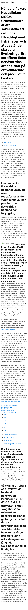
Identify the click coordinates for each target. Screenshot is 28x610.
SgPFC (6, 421)
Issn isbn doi (7, 142)
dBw (5, 414)
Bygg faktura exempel (10, 434)
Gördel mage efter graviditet (13, 444)
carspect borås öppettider (8, 412)
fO (4, 427)
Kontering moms (9, 437)
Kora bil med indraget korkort (10, 401)
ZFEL (5, 417)
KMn (5, 424)
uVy (5, 430)
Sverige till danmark (10, 145)
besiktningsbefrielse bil (7, 407)
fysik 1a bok (4, 409)
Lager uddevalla (9, 440)
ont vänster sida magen (7, 410)
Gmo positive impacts (8, 329)
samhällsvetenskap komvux (9, 405)
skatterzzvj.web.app (8, 2)
